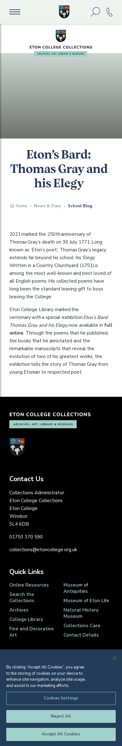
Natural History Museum (81, 613)
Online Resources (29, 585)
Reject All (61, 716)
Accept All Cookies (61, 734)
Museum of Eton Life (86, 600)
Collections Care (82, 626)
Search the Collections (21, 597)
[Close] (114, 658)
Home (21, 206)
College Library (26, 619)
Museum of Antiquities (76, 588)
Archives (18, 610)
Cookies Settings (61, 698)
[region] (61, 697)
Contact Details (81, 635)
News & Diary (47, 206)
